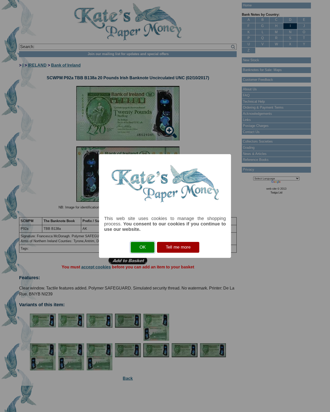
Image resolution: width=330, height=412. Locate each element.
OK (142, 247)
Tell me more (178, 247)
